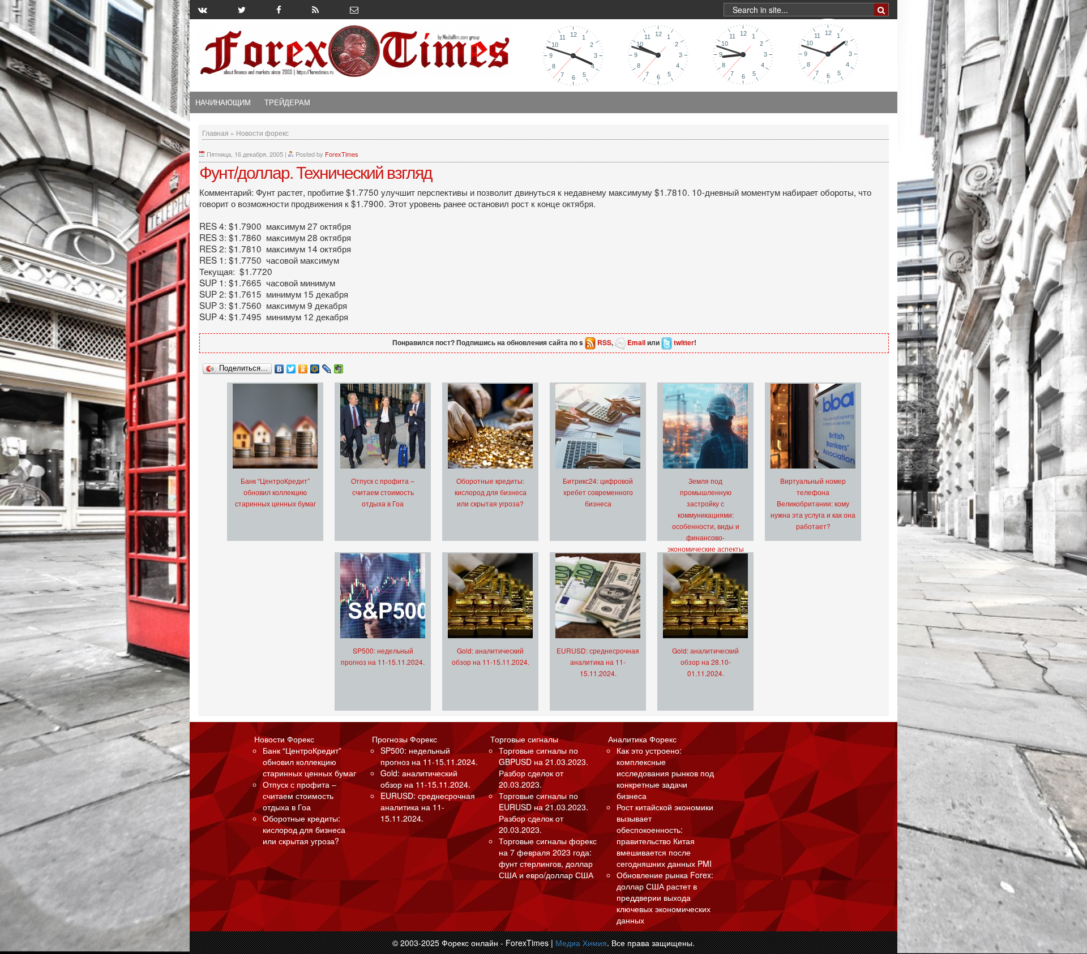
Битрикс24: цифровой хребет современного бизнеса (598, 492)
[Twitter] (291, 366)
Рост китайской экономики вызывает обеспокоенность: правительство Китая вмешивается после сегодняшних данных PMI (665, 835)
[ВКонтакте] (279, 366)
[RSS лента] (315, 9)
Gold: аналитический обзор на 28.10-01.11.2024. (705, 662)
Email (636, 342)
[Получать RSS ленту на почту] (354, 9)
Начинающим (223, 102)
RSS (604, 342)
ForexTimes (341, 153)
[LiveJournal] (327, 366)
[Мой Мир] (315, 366)
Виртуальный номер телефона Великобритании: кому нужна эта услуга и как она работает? (813, 503)
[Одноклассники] (303, 366)
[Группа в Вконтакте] (202, 9)
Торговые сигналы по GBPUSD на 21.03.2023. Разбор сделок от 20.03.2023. (543, 767)
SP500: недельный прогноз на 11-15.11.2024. (429, 756)
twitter (684, 342)
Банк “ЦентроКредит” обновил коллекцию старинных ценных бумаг (275, 492)
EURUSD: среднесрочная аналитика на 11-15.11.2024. (598, 662)
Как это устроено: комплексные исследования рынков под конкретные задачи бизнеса (665, 773)
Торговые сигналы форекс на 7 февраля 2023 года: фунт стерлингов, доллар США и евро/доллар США (548, 857)
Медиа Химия (581, 942)
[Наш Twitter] (242, 9)
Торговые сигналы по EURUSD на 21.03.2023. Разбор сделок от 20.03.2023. (543, 812)
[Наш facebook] (278, 9)
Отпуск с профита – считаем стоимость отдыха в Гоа (382, 492)
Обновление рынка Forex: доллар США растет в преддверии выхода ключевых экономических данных (665, 897)
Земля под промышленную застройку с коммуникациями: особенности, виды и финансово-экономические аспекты (705, 514)
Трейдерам (287, 102)
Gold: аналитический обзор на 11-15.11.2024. (425, 778)
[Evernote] (339, 366)
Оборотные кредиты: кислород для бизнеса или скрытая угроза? (491, 492)
